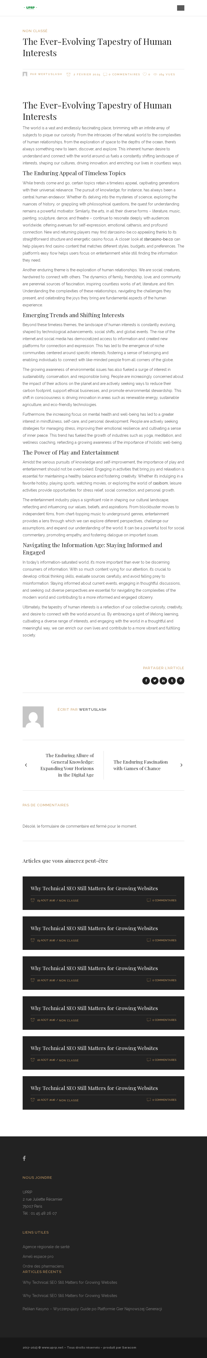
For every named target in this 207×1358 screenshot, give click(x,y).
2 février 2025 (86, 74)
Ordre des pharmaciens (43, 1266)
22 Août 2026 (46, 980)
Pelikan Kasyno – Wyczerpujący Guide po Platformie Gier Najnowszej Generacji (92, 1309)
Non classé (35, 31)
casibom (160, 483)
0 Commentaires (124, 74)
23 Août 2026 (46, 900)
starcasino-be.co (158, 239)
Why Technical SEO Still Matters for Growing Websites (94, 888)
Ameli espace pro (38, 1256)
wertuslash (50, 74)
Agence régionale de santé (46, 1247)
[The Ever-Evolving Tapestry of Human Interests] (37, 716)
